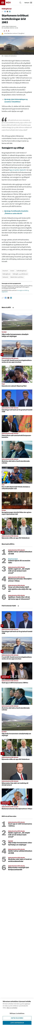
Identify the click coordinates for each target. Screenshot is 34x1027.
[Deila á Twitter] (7, 12)
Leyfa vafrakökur (17, 1022)
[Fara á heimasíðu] (7, 2)
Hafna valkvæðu (17, 1018)
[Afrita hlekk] (2, 12)
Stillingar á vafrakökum (17, 1013)
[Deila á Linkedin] (9, 12)
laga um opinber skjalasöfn (17, 170)
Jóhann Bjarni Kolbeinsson (9, 26)
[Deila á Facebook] (5, 12)
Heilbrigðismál (6, 9)
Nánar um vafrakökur (12, 1008)
